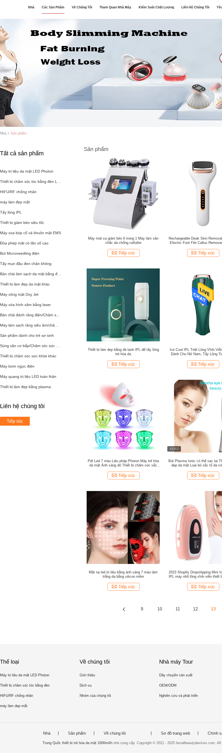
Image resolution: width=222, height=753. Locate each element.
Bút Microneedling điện (19, 253)
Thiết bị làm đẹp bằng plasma (25, 387)
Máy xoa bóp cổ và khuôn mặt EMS (30, 233)
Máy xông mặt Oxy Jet (19, 294)
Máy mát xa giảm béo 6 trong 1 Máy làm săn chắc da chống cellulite (123, 240)
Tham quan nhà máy (115, 7)
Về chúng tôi (82, 7)
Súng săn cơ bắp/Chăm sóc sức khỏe (30, 346)
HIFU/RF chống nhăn (18, 192)
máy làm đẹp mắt (15, 202)
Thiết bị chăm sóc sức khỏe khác (28, 356)
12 (195, 609)
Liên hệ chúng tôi (195, 7)
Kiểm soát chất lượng (156, 7)
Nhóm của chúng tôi (95, 696)
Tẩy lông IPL (11, 212)
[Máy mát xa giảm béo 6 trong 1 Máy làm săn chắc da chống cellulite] (123, 193)
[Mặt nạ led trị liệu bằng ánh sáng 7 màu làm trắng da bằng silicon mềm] (123, 527)
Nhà (31, 7)
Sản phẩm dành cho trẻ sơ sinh (27, 335)
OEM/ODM (168, 685)
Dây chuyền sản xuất (175, 675)
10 (159, 609)
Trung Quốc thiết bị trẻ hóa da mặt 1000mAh (77, 743)
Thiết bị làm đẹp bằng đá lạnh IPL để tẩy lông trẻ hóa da (123, 352)
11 (177, 609)
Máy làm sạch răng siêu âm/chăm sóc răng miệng (30, 325)
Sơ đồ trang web (175, 733)
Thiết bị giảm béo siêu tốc (22, 222)
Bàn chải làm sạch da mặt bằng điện (30, 274)
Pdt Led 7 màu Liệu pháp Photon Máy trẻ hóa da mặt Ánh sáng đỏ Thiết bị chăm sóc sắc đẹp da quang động (123, 463)
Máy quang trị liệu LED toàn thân (28, 376)
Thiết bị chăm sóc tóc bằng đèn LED (30, 181)
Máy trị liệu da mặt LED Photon (26, 171)
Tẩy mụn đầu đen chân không (25, 263)
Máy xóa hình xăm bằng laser (25, 304)
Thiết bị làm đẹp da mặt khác (25, 284)
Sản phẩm (19, 133)
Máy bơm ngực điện (17, 366)
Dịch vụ (86, 685)
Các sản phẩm (53, 7)
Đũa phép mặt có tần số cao (24, 243)
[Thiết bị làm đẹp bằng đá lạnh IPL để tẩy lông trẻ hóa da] (123, 304)
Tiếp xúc (15, 421)
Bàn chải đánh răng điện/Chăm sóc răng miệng (30, 315)
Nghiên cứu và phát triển (178, 696)
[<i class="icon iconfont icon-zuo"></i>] (124, 609)
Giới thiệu (87, 675)
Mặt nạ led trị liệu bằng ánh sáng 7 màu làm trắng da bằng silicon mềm (123, 574)
